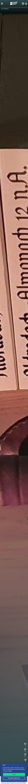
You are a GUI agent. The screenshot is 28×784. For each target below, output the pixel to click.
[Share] (25, 760)
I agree (14, 774)
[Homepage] (14, 3)
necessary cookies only (14, 778)
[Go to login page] (26, 3)
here (11, 771)
